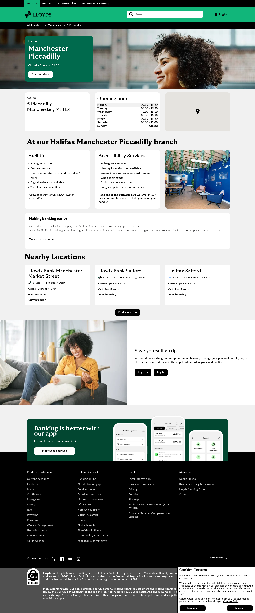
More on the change (41, 239)
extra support (127, 195)
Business (47, 3)
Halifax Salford (184, 271)
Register (143, 372)
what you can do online (208, 362)
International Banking (95, 3)
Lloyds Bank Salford (120, 271)
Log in (161, 372)
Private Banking (67, 3)
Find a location (127, 312)
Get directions (42, 75)
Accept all (192, 608)
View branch (36, 300)
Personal (32, 3)
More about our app (54, 451)
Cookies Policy (231, 601)
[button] (198, 111)
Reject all (239, 608)
